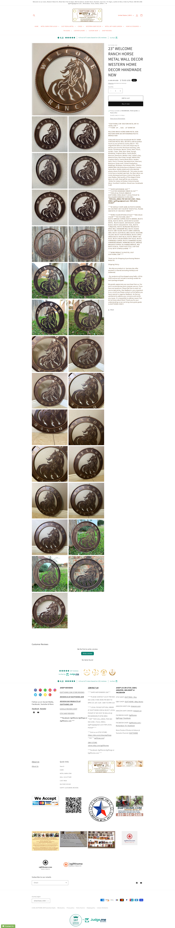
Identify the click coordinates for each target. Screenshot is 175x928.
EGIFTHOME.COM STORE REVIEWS (72, 692)
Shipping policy (91, 908)
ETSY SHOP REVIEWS (67, 713)
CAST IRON (63, 781)
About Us (35, 762)
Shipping (110, 83)
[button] (34, 15)
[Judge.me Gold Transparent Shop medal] (95, 672)
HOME (62, 770)
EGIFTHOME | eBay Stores (134, 702)
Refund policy (61, 908)
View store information (117, 118)
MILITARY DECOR (65, 784)
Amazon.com (135, 706)
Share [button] (112, 310)
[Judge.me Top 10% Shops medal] (112, 672)
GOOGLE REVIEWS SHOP (68, 709)
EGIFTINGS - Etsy (131, 697)
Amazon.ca (137, 711)
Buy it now (126, 104)
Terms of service (80, 908)
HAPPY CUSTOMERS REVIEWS (69, 788)
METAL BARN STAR (65, 773)
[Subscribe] (66, 882)
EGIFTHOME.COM (40, 908)
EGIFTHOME (133, 733)
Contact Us (9, 926)
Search (62, 766)
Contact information (102, 908)
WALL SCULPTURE (65, 777)
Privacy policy (70, 908)
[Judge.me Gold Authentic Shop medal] (87, 672)
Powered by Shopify (50, 908)
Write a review (87, 653)
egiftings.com (99, 738)
